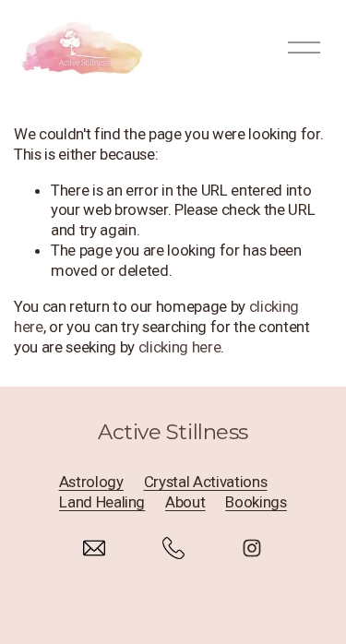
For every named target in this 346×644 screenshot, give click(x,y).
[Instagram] (252, 548)
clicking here (179, 347)
